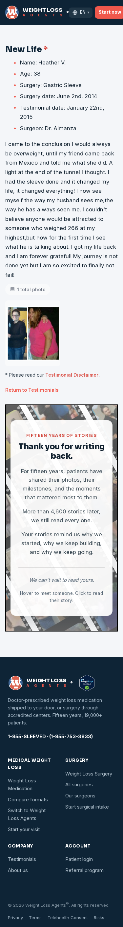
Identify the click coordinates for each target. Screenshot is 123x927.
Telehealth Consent (68, 917)
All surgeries (79, 785)
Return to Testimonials (31, 390)
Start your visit (24, 829)
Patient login (79, 859)
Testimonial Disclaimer (71, 375)
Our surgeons (80, 796)
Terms (35, 917)
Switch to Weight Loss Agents (27, 814)
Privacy (15, 917)
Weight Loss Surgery (88, 774)
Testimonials (22, 859)
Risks (99, 917)
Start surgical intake (87, 807)
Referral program (84, 870)
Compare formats (28, 800)
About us (18, 870)
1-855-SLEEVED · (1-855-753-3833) (50, 737)
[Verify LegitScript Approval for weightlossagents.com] (86, 683)
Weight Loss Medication (22, 785)
